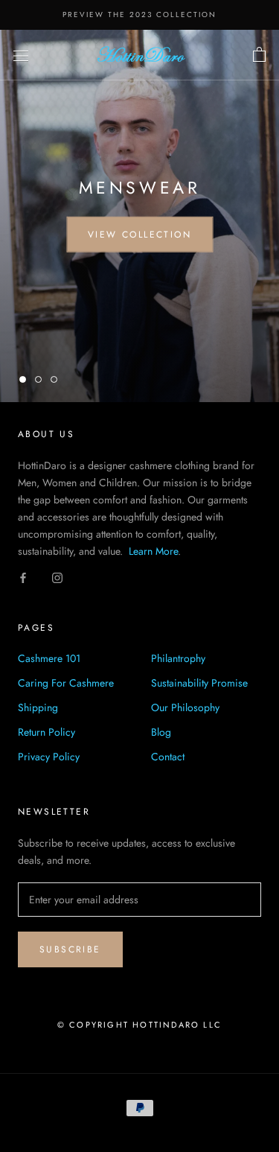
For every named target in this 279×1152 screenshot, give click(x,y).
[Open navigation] (20, 55)
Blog (161, 732)
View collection (139, 234)
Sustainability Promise (199, 682)
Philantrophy (178, 658)
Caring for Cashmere (66, 682)
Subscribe (70, 949)
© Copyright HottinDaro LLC (139, 1025)
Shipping (38, 707)
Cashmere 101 (49, 658)
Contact (168, 756)
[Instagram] (57, 576)
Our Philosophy (185, 707)
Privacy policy (49, 756)
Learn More (153, 551)
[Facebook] (23, 576)
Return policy (46, 732)
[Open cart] (259, 55)
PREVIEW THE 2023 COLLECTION (139, 14)
